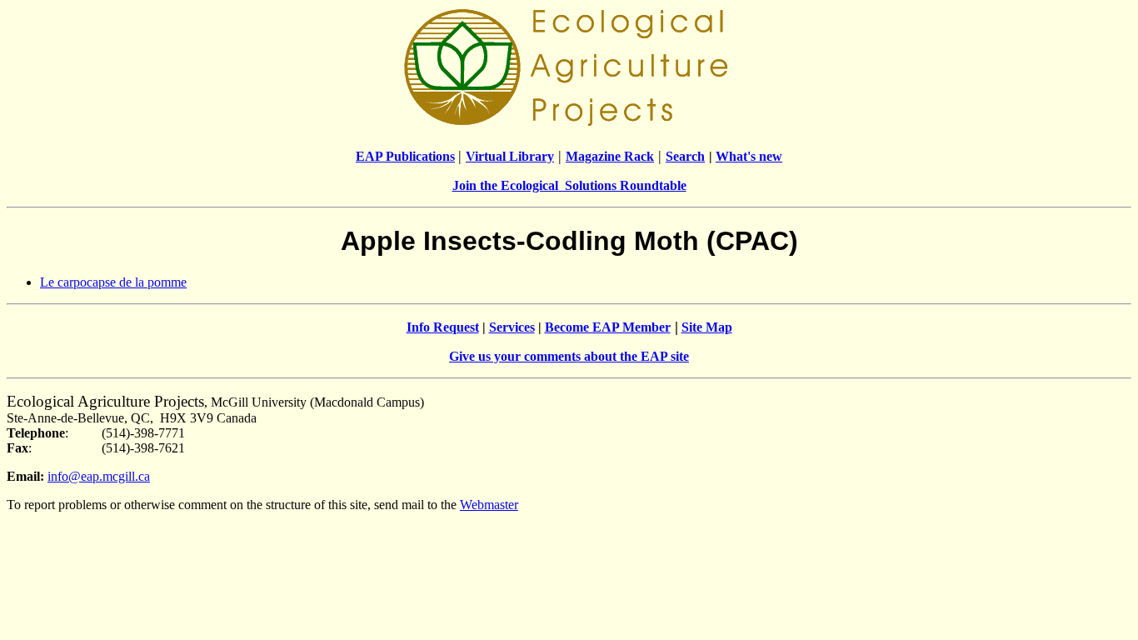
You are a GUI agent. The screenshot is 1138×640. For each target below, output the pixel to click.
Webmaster (489, 505)
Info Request (443, 327)
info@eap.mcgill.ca (98, 476)
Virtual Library (510, 156)
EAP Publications (405, 156)
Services (512, 327)
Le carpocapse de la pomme (113, 282)
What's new (749, 156)
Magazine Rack (610, 156)
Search (685, 156)
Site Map (706, 327)
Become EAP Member (608, 327)
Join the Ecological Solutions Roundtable (569, 185)
